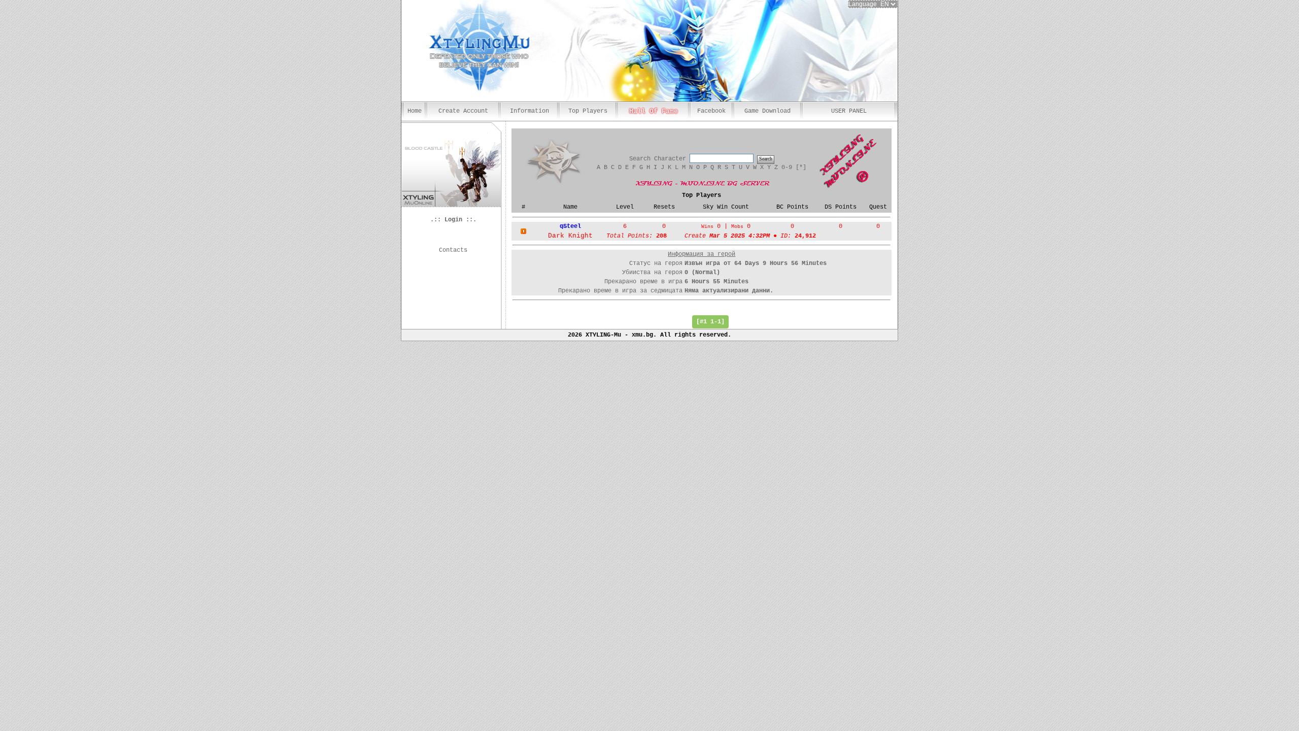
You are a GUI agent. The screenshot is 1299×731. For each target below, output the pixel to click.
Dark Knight (570, 236)
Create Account (463, 111)
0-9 (786, 167)
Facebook (711, 111)
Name (570, 207)
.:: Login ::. (453, 219)
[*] (801, 167)
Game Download (767, 111)
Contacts (453, 250)
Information (529, 111)
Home (414, 111)
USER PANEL (849, 111)
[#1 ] (710, 321)
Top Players (587, 111)
